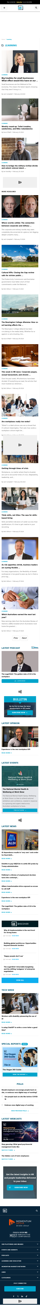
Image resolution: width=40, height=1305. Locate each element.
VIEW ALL (20, 980)
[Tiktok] (26, 1296)
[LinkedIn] (22, 1296)
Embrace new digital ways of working (19, 1105)
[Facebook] (14, 1296)
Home (3, 39)
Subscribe (19, 2)
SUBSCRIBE (20, 1289)
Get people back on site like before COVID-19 (21, 1098)
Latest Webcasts (12, 1119)
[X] (18, 1296)
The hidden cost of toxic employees (15, 1156)
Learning (9, 39)
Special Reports (14, 1044)
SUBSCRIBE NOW (18, 712)
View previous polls (19, 1111)
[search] (37, 1211)
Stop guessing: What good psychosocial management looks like (17, 1145)
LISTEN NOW (21, 681)
